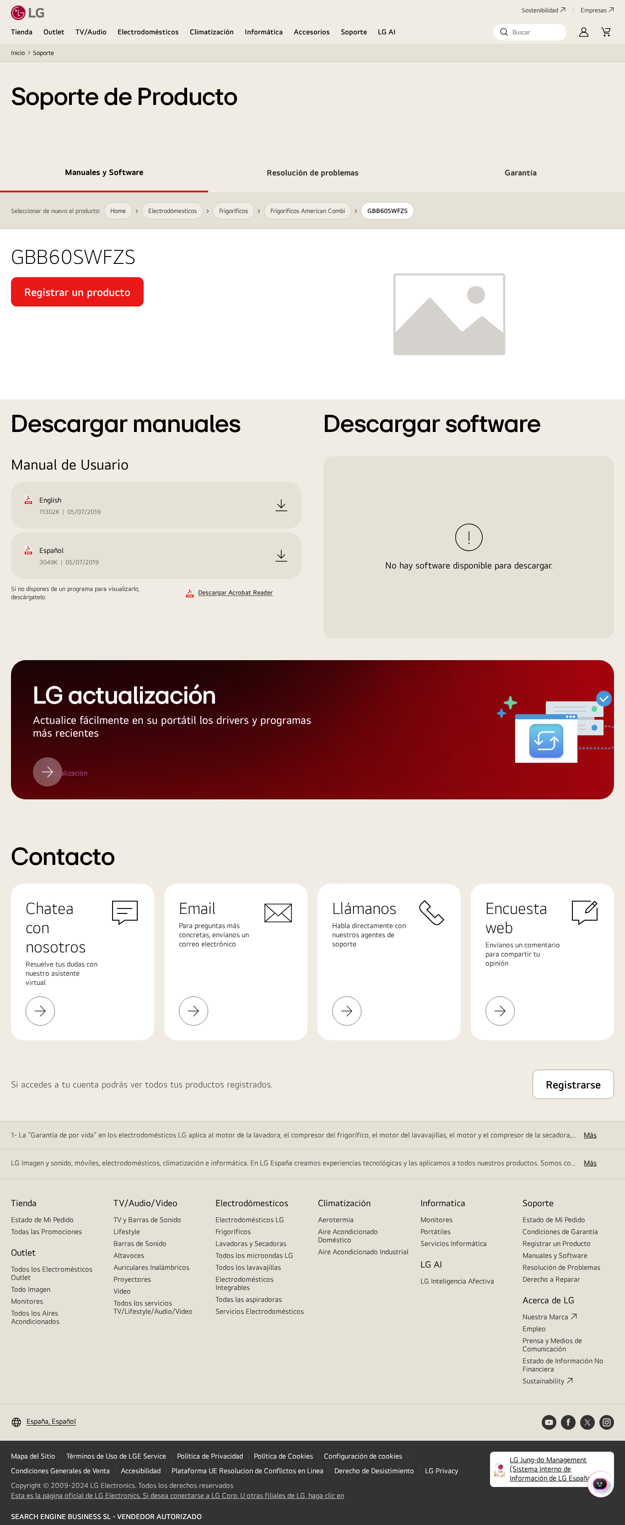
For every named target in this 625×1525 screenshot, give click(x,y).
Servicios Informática (453, 1243)
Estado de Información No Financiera (563, 1364)
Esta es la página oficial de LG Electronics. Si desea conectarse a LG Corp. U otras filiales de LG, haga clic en (177, 1495)
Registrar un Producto (557, 1243)
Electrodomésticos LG (250, 1219)
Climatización (212, 31)
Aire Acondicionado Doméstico (348, 1235)
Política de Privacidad (210, 1456)
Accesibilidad (141, 1470)
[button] (529, 32)
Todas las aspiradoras (249, 1299)
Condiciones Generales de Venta (60, 1470)
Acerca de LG (548, 1300)
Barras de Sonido (140, 1243)
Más (590, 1135)
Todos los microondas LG (254, 1255)
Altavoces (128, 1255)
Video (122, 1291)
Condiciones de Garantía (560, 1231)
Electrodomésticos (148, 31)
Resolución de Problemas (561, 1267)
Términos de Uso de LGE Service (116, 1456)
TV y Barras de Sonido (147, 1219)
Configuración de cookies (363, 1456)
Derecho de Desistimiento (374, 1470)
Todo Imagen (30, 1289)
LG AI (387, 31)
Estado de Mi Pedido (42, 1219)
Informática (264, 31)
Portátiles (435, 1231)
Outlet (54, 31)
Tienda (21, 31)
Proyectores (132, 1279)
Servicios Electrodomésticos (260, 1311)
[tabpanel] (312, 496)
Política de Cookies (283, 1456)
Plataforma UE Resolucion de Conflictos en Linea (247, 1470)
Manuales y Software (555, 1255)
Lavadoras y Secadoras (251, 1243)
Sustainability (543, 1381)
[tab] (104, 174)
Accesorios (312, 31)
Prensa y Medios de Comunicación (552, 1344)
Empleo (534, 1328)
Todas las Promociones (46, 1231)
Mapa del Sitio (33, 1456)
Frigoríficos (233, 1231)
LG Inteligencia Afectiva (457, 1281)
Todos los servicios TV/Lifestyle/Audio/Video (153, 1307)
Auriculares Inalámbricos (151, 1267)
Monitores (27, 1301)
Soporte (354, 31)
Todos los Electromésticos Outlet (51, 1273)
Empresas (594, 10)
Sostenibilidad (540, 10)
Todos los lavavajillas (248, 1267)
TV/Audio (91, 31)
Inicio (18, 52)
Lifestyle (126, 1231)
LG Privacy (441, 1470)
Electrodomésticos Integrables (245, 1283)
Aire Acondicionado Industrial (363, 1251)
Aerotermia (336, 1219)
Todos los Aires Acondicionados (35, 1317)
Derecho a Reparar (551, 1279)
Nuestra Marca (545, 1316)
